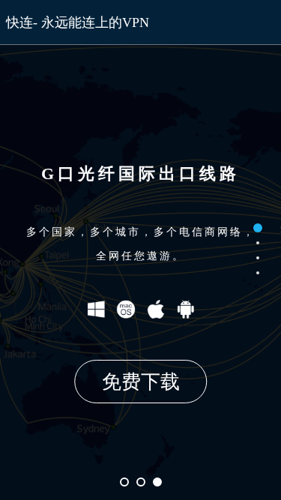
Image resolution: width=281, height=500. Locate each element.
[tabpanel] (140, 250)
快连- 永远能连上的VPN (77, 22)
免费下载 (141, 382)
